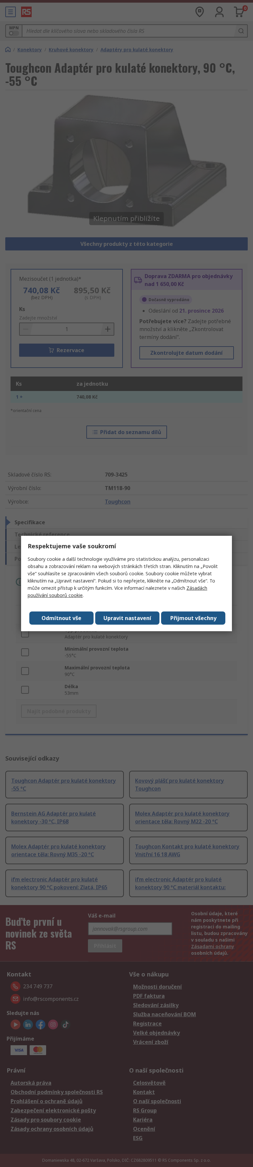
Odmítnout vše (61, 618)
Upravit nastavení (127, 618)
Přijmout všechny (193, 618)
